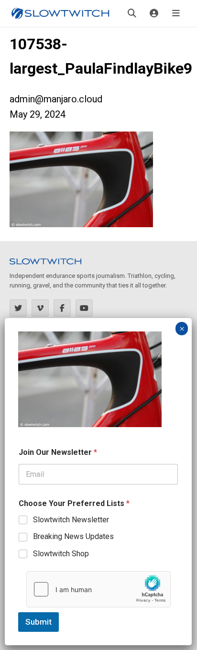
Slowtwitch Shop (61, 553)
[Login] (154, 13)
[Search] (132, 13)
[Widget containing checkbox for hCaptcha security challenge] (98, 589)
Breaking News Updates (73, 536)
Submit (38, 622)
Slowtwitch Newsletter (71, 519)
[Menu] (176, 13)
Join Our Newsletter (58, 452)
